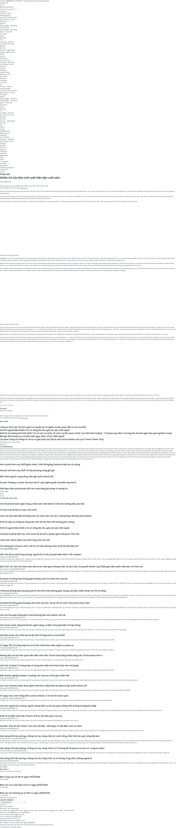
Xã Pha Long (20, 457)
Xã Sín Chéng (66, 457)
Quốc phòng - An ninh (7, 20)
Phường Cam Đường (66, 459)
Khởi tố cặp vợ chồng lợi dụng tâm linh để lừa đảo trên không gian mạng (37, 521)
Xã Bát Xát (165, 453)
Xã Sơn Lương (118, 449)
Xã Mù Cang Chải (49, 449)
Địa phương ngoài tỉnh (8, 449)
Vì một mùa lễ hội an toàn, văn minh (18, 509)
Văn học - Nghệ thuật (7, 50)
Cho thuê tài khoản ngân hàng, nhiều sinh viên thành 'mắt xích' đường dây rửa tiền (42, 503)
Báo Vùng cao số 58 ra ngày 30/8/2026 (20, 776)
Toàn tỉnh (29, 449)
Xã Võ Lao (172, 453)
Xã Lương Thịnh (10, 453)
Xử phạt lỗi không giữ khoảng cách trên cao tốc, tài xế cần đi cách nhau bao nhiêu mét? (45, 603)
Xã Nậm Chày (149, 453)
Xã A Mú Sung (129, 453)
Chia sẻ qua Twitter (22, 186)
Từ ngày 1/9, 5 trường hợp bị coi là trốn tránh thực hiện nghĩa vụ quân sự (37, 645)
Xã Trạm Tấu (75, 449)
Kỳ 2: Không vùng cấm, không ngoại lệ (46, 758)
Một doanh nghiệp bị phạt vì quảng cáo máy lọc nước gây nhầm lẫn (35, 675)
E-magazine (4, 161)
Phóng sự (3, 70)
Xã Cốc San (38, 453)
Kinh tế (2, 24)
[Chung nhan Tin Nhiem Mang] (10, 827)
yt (2, 5)
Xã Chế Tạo (93, 457)
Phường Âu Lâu (53, 459)
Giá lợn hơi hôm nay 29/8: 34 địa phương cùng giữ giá (27, 470)
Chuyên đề (3, 170)
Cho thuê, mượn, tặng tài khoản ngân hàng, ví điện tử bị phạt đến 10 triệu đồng (40, 625)
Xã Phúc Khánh (98, 455)
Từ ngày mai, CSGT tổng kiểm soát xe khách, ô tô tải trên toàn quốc (34, 695)
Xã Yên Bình (147, 451)
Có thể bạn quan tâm (9, 498)
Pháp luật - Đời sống (7, 62)
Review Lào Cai (5, 74)
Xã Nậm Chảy (53, 455)
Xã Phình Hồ (94, 449)
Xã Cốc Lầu (146, 455)
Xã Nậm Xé (75, 457)
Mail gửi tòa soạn (31, 1)
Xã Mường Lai (111, 451)
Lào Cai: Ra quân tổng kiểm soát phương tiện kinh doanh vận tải (33, 615)
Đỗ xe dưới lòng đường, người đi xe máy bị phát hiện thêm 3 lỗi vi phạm (40, 554)
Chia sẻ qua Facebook (7, 186)
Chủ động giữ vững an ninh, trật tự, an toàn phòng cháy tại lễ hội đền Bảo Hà (39, 546)
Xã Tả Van (130, 455)
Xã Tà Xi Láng (118, 457)
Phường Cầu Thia (6, 459)
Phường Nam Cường (41, 459)
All (1, 84)
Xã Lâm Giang (16, 451)
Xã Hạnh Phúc (85, 449)
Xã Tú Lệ (68, 449)
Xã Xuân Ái (50, 451)
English (2, 3)
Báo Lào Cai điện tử (6, 7)
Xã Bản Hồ (123, 455)
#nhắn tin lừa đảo (6, 411)
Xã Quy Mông (29, 453)
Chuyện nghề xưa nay (7, 52)
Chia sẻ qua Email (42, 186)
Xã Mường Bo (115, 455)
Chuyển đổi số (5, 72)
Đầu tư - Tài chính (6, 32)
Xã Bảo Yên (62, 455)
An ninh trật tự (5, 60)
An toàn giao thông (6, 64)
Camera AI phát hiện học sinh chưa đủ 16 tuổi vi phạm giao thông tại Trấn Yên (39, 534)
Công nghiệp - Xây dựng (8, 30)
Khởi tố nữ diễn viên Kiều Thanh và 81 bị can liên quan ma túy (31, 716)
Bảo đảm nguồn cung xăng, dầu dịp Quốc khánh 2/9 (26, 476)
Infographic (4, 166)
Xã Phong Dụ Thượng (139, 457)
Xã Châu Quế (6, 451)
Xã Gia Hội (109, 449)
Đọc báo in (3, 76)
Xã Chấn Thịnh (150, 449)
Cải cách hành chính (7, 44)
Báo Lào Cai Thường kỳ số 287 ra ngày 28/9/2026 (25, 793)
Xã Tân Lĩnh (85, 451)
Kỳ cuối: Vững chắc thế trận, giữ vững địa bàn (49, 736)
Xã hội (2, 36)
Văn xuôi (3, 123)
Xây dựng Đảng (5, 16)
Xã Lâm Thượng (67, 451)
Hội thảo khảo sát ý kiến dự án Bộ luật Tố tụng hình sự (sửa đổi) (32, 635)
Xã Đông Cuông (26, 451)
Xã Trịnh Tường (139, 453)
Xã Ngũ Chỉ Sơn (84, 457)
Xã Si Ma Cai (57, 457)
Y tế (1, 40)
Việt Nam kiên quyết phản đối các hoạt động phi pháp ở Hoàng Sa (34, 488)
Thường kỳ (3, 80)
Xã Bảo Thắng (77, 453)
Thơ (1, 125)
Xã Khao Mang (38, 449)
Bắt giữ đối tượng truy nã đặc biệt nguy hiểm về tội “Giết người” (32, 436)
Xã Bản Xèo (158, 453)
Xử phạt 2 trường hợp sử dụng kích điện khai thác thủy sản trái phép (39, 665)
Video (2, 157)
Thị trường (3, 34)
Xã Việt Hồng (19, 453)
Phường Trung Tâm (164, 457)
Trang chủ (3, 11)
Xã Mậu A (43, 451)
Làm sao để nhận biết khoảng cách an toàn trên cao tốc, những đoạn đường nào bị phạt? (46, 515)
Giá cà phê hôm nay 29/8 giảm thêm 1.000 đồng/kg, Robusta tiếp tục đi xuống (40, 464)
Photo (2, 159)
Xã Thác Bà (139, 451)
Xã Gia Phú (95, 453)
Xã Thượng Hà (79, 455)
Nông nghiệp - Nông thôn (9, 26)
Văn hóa (3, 48)
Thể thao (3, 66)
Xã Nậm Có (110, 457)
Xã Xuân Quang (66, 453)
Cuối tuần (3, 82)
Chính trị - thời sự (6, 13)
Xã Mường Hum (104, 453)
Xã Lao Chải (101, 457)
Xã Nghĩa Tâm (160, 449)
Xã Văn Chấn (127, 449)
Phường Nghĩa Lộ (152, 457)
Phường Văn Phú (17, 459)
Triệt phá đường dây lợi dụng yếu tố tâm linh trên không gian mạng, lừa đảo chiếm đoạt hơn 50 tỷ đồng (53, 590)
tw (5, 804)
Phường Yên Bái (28, 459)
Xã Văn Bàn (14, 455)
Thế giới (2, 68)
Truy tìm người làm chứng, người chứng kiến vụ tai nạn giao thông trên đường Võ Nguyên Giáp (48, 705)
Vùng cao (3, 78)
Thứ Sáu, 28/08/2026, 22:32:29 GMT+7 (12, 1)
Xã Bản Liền (162, 455)
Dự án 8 (2, 172)
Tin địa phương (6, 447)
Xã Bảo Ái (155, 451)
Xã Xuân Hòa (88, 455)
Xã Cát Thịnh (127, 457)
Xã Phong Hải (56, 453)
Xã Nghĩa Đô (70, 455)
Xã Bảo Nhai (154, 455)
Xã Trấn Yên (162, 451)
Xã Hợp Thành (47, 453)
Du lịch (2, 56)
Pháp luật (3, 58)
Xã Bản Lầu (41, 457)
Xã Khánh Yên (5, 455)
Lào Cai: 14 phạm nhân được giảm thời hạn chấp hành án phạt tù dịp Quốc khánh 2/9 (43, 685)
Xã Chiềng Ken (33, 455)
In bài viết (32, 186)
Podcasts (3, 163)
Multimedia (4, 155)
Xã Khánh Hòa (94, 451)
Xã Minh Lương (43, 455)
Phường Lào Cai (78, 459)
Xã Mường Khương (30, 457)
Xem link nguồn (8, 405)
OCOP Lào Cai (4, 28)
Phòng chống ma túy (7, 739)
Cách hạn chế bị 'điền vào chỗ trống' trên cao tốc (25, 540)
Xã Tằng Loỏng (87, 453)
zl (3, 5)
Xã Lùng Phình (11, 457)
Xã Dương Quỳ (23, 455)
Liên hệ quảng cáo (43, 1)
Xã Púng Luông (60, 449)
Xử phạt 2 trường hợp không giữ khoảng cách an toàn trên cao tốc (34, 578)
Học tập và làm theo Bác (8, 18)
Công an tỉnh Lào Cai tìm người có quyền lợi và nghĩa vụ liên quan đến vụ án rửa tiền (43, 427)
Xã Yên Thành (130, 451)
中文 (6, 3)
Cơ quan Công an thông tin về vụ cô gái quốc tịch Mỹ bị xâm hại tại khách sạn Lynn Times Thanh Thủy (52, 439)
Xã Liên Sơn (102, 449)
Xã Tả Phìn (138, 455)
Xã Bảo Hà (107, 455)
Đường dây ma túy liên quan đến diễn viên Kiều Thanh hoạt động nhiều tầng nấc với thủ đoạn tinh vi (51, 655)
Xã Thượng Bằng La (138, 449)
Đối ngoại (3, 22)
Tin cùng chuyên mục (9, 549)
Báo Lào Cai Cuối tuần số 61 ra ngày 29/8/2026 (24, 785)
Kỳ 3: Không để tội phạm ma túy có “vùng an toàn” (52, 748)
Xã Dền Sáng (114, 453)
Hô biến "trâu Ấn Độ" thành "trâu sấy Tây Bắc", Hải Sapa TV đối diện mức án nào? (41, 726)
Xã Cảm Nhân (121, 451)
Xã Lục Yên (77, 451)
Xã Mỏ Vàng (58, 451)
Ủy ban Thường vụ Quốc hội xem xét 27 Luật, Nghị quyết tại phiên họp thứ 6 (38, 482)
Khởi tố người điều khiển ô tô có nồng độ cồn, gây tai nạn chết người (35, 430)
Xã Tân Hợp (36, 451)
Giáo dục (3, 38)
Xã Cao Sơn (49, 457)
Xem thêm (3, 767)
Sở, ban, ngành (21, 449)
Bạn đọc (3, 46)
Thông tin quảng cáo (7, 168)
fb (0, 5)
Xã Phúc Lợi (103, 451)
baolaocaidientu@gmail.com (14, 815)
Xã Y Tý (121, 453)
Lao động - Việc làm (7, 42)
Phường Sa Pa (88, 459)
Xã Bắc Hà (169, 455)
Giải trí (2, 54)
